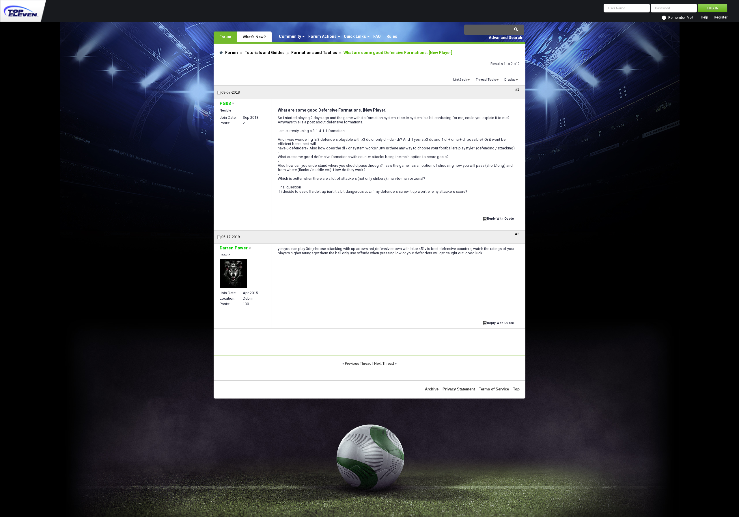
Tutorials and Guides (265, 52)
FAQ (377, 36)
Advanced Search (505, 37)
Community (290, 36)
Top (516, 389)
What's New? (254, 36)
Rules (392, 36)
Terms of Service (494, 389)
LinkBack (460, 79)
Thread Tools (486, 79)
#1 (517, 90)
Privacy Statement (459, 389)
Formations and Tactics (314, 52)
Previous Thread (358, 363)
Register (720, 17)
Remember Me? (680, 18)
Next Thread (384, 363)
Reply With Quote (500, 218)
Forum (225, 36)
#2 (517, 234)
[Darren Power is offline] (233, 273)
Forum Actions (322, 36)
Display (509, 79)
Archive (431, 389)
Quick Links (355, 36)
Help (704, 17)
